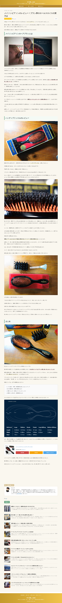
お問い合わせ (32, 595)
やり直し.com (31, 2)
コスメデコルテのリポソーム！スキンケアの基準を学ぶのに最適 (25, 582)
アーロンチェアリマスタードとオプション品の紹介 (22, 531)
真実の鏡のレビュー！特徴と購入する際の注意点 (22, 523)
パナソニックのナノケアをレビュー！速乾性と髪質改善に (23, 574)
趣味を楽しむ (40, 6)
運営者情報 (19, 493)
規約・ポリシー (38, 595)
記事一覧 (27, 595)
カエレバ (23, 449)
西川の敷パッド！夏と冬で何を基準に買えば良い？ (22, 514)
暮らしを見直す (31, 6)
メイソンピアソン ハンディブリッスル (24, 446)
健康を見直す (21, 6)
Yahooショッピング (50, 452)
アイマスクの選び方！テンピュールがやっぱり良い (22, 548)
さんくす (14, 18)
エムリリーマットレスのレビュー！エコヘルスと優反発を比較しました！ (27, 565)
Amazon (36, 452)
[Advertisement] (31, 474)
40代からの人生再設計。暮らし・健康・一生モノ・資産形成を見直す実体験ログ (31, 599)
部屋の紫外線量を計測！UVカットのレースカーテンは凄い (24, 540)
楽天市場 (22, 452)
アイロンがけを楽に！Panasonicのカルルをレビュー (22, 557)
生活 (6, 498)
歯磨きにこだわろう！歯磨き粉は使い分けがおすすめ (22, 506)
